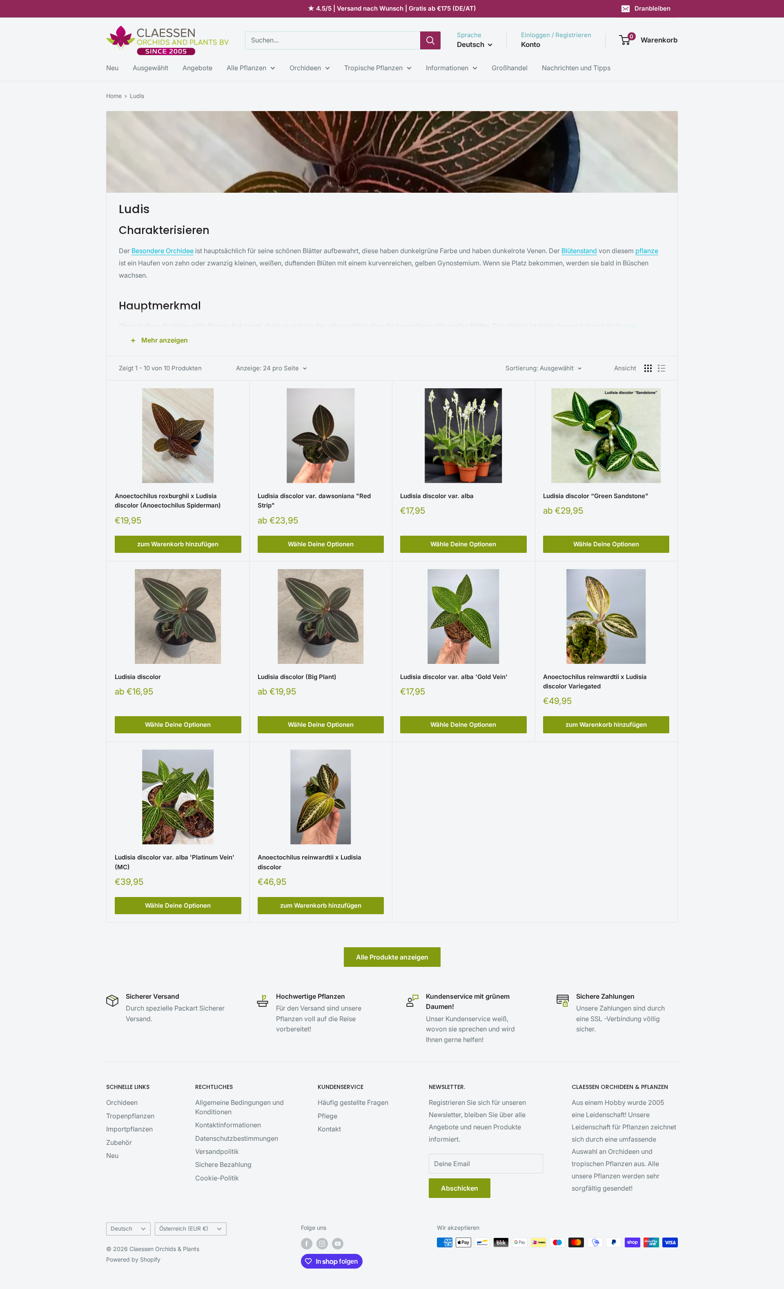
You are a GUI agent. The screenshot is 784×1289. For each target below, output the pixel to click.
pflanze (646, 251)
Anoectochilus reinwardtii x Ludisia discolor (309, 861)
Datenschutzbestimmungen (236, 1138)
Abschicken (459, 1188)
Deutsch (121, 1228)
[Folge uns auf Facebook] (306, 1243)
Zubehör (119, 1142)
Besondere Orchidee (162, 251)
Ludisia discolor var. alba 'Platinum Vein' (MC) (174, 861)
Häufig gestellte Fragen (353, 1102)
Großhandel (510, 68)
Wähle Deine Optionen (321, 544)
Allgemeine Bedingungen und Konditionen (239, 1106)
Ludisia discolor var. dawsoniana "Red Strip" (314, 500)
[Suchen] (430, 40)
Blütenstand (579, 251)
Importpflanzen (129, 1129)
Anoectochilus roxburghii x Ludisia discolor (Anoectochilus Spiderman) (168, 500)
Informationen (447, 68)
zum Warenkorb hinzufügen (177, 544)
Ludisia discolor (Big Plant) (297, 677)
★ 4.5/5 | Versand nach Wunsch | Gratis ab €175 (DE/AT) (392, 8)
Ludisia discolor (138, 677)
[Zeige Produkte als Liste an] (661, 368)
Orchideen (305, 68)
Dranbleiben (652, 8)
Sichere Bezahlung (223, 1164)
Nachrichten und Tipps (576, 68)
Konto (530, 44)
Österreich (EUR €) (183, 1228)
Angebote (197, 68)
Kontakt (329, 1129)
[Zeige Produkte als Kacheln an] (648, 368)
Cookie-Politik (217, 1178)
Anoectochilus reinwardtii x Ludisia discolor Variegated (595, 681)
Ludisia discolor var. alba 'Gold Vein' (454, 677)
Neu (112, 68)
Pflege (327, 1116)
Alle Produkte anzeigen (392, 957)
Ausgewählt (150, 68)
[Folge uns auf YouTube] (337, 1243)
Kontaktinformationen (228, 1125)
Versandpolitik (217, 1151)
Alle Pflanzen (246, 68)
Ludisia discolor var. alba (437, 496)
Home (114, 95)
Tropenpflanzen (130, 1116)
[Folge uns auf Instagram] (322, 1243)
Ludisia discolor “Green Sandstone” (595, 496)
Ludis (137, 95)
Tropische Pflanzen (373, 68)
